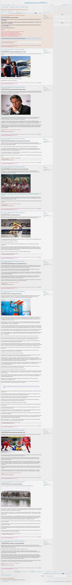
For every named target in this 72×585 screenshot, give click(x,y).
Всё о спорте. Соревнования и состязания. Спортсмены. (14, 9)
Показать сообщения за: (18, 571)
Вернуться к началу (52, 84)
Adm (2, 16)
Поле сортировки (32, 571)
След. (70, 571)
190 (57, 573)
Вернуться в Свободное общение (6, 575)
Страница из (52, 573)
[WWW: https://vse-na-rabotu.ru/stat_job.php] (44, 20)
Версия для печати (47, 12)
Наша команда (48, 581)
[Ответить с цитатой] (39, 15)
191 (59, 573)
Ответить (3, 11)
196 (68, 573)
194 (64, 573)
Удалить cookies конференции (54, 581)
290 (70, 573)
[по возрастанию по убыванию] (51, 571)
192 (61, 573)
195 (66, 573)
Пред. (2, 571)
